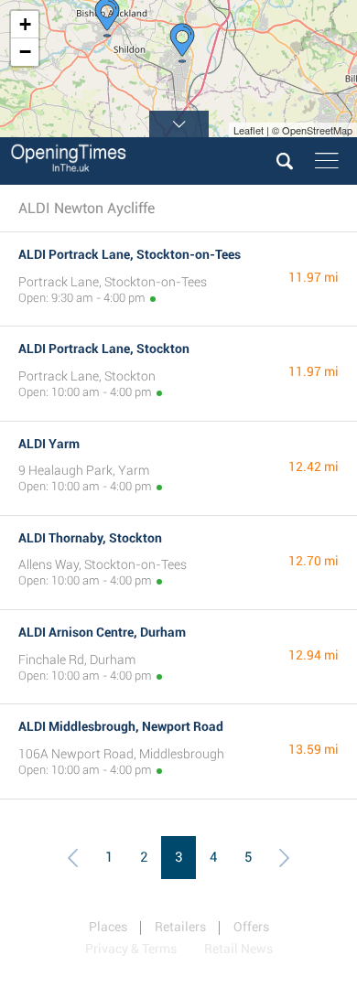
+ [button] (25, 24)
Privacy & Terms (131, 948)
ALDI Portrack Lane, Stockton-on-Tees (129, 254)
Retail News (238, 948)
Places (108, 926)
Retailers (180, 926)
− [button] (25, 51)
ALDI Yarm (49, 443)
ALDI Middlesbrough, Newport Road (120, 726)
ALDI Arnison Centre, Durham (102, 632)
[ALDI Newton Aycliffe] (182, 43)
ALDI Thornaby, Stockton (90, 538)
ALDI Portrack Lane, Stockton (103, 348)
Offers (251, 926)
